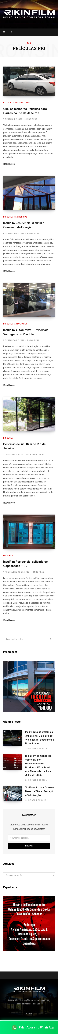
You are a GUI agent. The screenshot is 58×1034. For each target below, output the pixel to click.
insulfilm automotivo (15, 324)
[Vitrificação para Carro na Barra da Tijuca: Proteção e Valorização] (14, 793)
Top (30, 1014)
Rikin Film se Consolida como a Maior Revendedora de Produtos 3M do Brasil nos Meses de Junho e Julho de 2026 (38, 765)
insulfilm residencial (15, 217)
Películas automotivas (16, 103)
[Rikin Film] (29, 14)
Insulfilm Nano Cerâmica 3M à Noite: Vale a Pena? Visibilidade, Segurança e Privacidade (39, 737)
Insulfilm (8, 438)
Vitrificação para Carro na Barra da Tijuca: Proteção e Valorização (39, 791)
